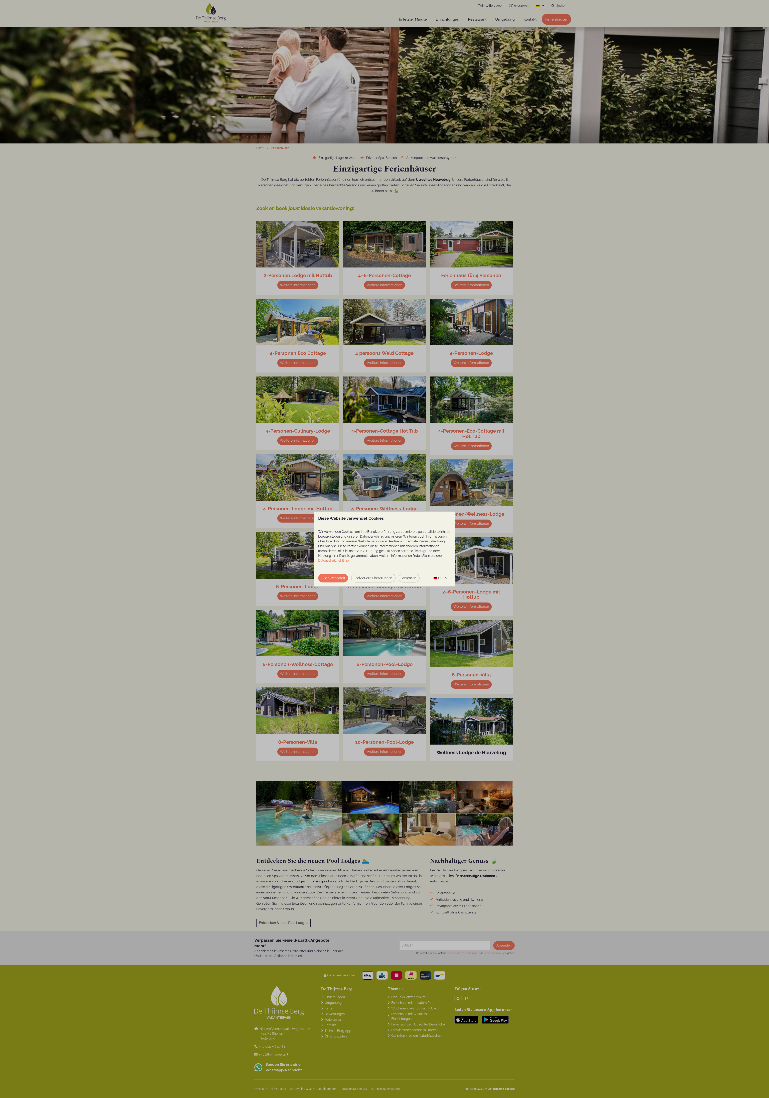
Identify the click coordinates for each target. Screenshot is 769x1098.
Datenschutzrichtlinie (333, 560)
